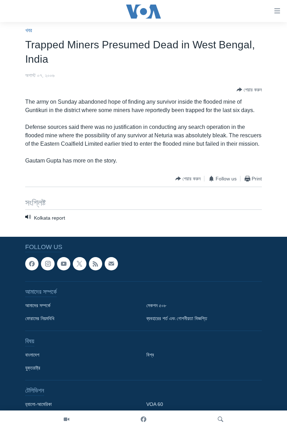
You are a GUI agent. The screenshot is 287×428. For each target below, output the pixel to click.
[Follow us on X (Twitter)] (79, 263)
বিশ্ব (150, 355)
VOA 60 (154, 404)
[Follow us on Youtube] (63, 263)
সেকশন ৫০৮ (156, 306)
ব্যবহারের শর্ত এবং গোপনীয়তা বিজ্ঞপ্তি (176, 319)
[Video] (66, 419)
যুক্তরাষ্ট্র (32, 368)
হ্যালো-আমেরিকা (38, 404)
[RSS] (95, 263)
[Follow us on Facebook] (31, 263)
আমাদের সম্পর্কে (37, 306)
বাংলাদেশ (32, 355)
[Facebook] (143, 419)
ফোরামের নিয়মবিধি (39, 319)
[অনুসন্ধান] (220, 419)
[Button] (249, 89)
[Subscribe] (111, 263)
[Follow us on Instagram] (47, 263)
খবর (28, 30)
